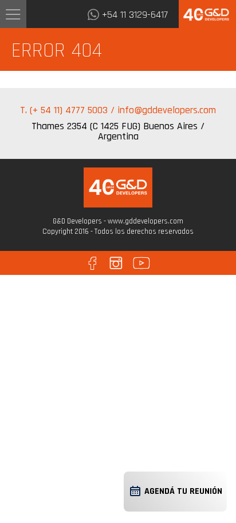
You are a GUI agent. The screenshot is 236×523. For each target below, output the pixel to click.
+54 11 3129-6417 (135, 15)
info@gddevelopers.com (166, 110)
